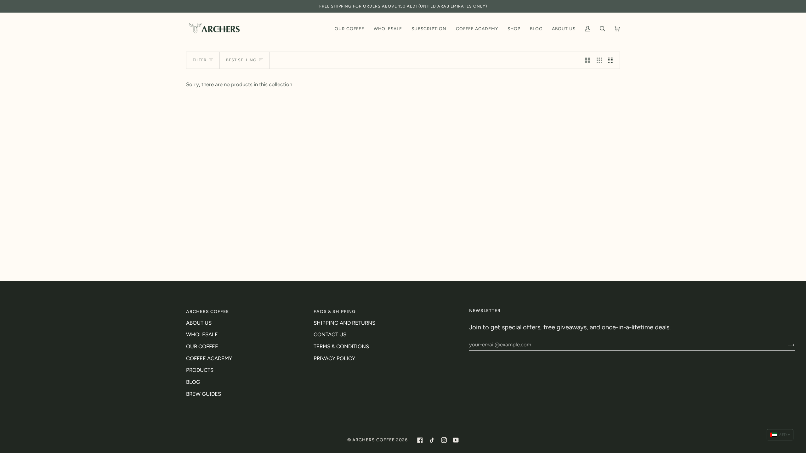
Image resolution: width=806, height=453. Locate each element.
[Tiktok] (432, 440)
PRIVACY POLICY (334, 358)
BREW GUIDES (203, 394)
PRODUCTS (199, 370)
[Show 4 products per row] (612, 60)
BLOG (193, 382)
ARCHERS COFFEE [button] (207, 311)
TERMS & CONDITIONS (341, 346)
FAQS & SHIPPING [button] (335, 311)
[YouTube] (456, 440)
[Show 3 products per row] (599, 60)
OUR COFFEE (202, 346)
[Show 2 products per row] (587, 60)
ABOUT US (199, 323)
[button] (349, 29)
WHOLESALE (202, 334)
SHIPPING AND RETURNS (344, 323)
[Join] (786, 344)
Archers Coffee (373, 440)
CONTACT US (330, 334)
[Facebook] (420, 440)
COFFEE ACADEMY (209, 358)
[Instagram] (444, 440)
